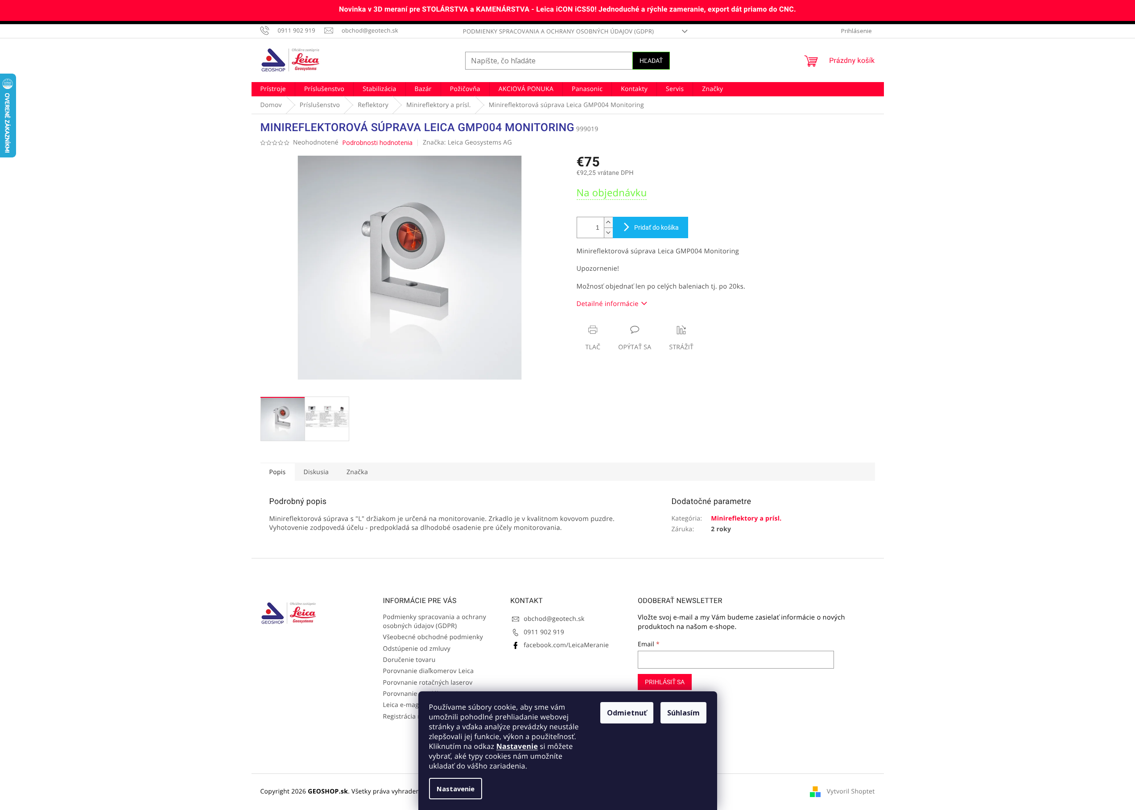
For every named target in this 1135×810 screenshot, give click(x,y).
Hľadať (651, 60)
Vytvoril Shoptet (851, 791)
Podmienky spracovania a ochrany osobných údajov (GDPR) (558, 31)
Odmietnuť (627, 713)
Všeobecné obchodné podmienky (433, 637)
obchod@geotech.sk (554, 619)
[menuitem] (273, 89)
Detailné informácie (608, 303)
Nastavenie (517, 746)
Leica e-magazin (407, 705)
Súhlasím (683, 713)
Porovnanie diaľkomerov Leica (428, 671)
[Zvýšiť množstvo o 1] (608, 222)
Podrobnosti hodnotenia (377, 142)
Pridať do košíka (656, 227)
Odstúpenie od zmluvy (417, 649)
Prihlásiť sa (665, 682)
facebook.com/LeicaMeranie (566, 645)
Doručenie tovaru (409, 660)
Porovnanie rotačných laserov (428, 682)
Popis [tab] (277, 472)
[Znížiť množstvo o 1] (608, 232)
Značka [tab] (357, 472)
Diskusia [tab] (316, 472)
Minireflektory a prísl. (746, 518)
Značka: (467, 142)
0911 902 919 (544, 632)
